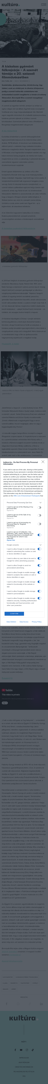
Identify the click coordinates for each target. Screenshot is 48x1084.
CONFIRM (14, 614)
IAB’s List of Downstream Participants (27, 496)
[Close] (44, 462)
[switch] (39, 507)
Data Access (24, 622)
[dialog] (24, 542)
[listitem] (24, 502)
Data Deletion (11, 622)
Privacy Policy (37, 622)
